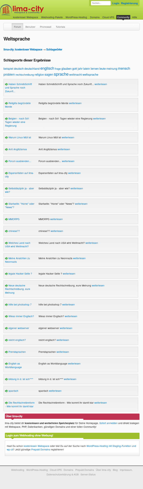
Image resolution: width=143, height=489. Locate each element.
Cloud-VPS (108, 17)
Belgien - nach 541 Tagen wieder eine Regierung (17, 122)
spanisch (13, 390)
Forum (17, 26)
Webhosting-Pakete (52, 17)
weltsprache (90, 74)
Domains (95, 17)
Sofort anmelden (108, 423)
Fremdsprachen (17, 351)
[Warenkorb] (140, 15)
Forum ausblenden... (19, 161)
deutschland (32, 69)
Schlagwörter (54, 49)
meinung (111, 69)
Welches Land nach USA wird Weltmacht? (17, 244)
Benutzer (30, 26)
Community (123, 17)
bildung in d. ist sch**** (20, 379)
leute (102, 68)
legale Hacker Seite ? (20, 273)
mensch (124, 68)
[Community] (9, 25)
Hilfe (134, 17)
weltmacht (75, 74)
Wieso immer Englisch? (21, 316)
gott (74, 68)
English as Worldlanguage (13, 365)
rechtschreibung (25, 74)
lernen (95, 68)
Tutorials (60, 26)
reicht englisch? (17, 340)
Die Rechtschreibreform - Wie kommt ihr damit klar (20, 404)
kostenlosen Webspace (36, 446)
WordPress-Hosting (76, 17)
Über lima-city (103, 470)
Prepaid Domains (40, 449)
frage (58, 68)
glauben (66, 68)
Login (115, 3)
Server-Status (88, 474)
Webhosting (17, 470)
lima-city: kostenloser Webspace (22, 49)
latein (86, 69)
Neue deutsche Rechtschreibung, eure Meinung (17, 289)
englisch (47, 68)
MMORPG (14, 219)
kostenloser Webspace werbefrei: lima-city (35, 10)
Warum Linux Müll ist (19, 137)
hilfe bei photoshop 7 (20, 304)
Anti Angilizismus (17, 149)
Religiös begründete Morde (18, 104)
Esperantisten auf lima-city (19, 174)
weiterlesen (101, 84)
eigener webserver (18, 328)
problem (9, 74)
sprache (61, 74)
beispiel (8, 69)
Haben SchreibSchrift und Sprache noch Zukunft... (18, 87)
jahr (80, 69)
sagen (49, 74)
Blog (115, 470)
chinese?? (14, 231)
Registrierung (129, 3)
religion (39, 74)
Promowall (45, 26)
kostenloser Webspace (25, 17)
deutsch (19, 69)
